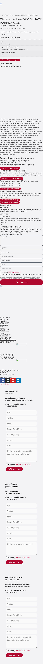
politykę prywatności (14, 272)
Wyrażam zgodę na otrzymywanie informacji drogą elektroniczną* (21, 274)
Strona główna (4, 15)
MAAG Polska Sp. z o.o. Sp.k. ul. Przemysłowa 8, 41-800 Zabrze (9, 371)
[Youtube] (13, 380)
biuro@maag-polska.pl (7, 358)
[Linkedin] (18, 380)
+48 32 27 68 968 (8, 354)
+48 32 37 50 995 (8, 355)
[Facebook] (2, 380)
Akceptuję (11, 272)
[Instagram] (7, 380)
